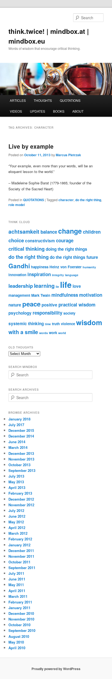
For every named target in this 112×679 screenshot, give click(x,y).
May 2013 (16, 481)
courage (64, 240)
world (62, 333)
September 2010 (21, 630)
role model (16, 204)
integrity (58, 275)
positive (49, 305)
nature (14, 305)
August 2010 (18, 636)
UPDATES (37, 111)
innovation (17, 274)
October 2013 (19, 464)
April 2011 (16, 590)
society (69, 313)
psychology (20, 313)
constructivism (40, 241)
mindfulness (64, 295)
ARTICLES (18, 100)
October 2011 (19, 561)
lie (57, 287)
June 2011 (16, 579)
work (53, 332)
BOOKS (58, 111)
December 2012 (21, 499)
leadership (20, 285)
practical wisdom (76, 304)
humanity (89, 267)
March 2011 (17, 596)
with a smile (23, 332)
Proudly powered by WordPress (56, 668)
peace (31, 303)
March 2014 (17, 447)
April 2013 (16, 487)
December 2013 (21, 453)
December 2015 (21, 430)
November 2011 (21, 556)
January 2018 (19, 419)
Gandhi (19, 266)
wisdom (89, 322)
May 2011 (16, 584)
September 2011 (21, 567)
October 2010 (19, 624)
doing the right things (66, 249)
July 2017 (16, 424)
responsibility (47, 312)
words (43, 333)
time (48, 324)
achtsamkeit (23, 231)
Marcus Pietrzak (68, 154)
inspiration (39, 274)
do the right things (67, 257)
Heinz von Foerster (65, 266)
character (66, 199)
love (77, 286)
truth (56, 323)
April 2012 (16, 527)
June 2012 (16, 516)
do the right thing (88, 199)
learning (44, 285)
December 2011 (21, 550)
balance (49, 231)
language (71, 275)
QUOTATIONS (70, 100)
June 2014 (16, 441)
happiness (39, 266)
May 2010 (16, 642)
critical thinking (26, 248)
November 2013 (21, 459)
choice (16, 240)
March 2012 (17, 533)
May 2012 (16, 521)
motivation (90, 295)
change (70, 231)
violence (68, 323)
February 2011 (20, 602)
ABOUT (77, 111)
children (92, 231)
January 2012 (19, 544)
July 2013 (16, 476)
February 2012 (20, 538)
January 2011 (19, 607)
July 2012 (16, 510)
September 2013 (21, 470)
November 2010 (21, 619)
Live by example (31, 146)
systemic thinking (26, 324)
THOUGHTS (43, 100)
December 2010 (21, 613)
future (92, 257)
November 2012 (21, 504)
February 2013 (20, 493)
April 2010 (16, 647)
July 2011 (16, 573)
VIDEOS (16, 111)
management (19, 295)
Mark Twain (40, 295)
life (65, 284)
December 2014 (21, 436)
